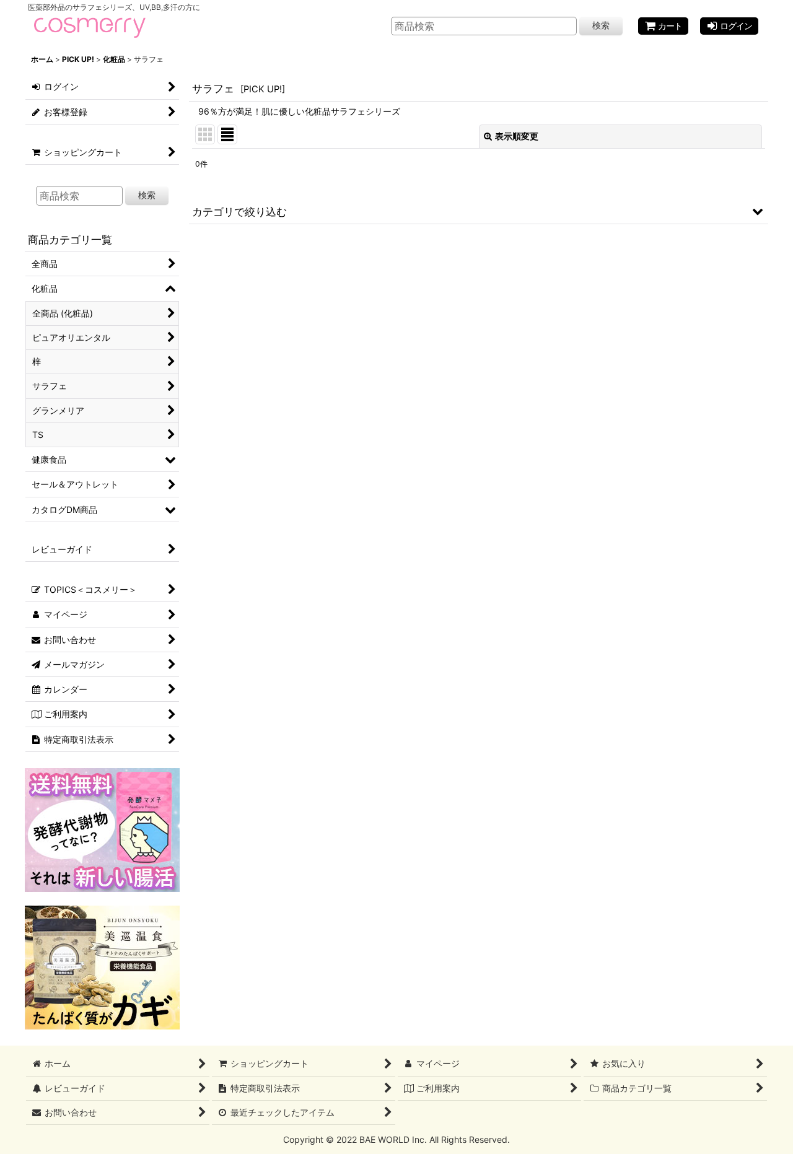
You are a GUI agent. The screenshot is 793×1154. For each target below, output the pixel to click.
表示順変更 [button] (516, 136)
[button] (478, 211)
